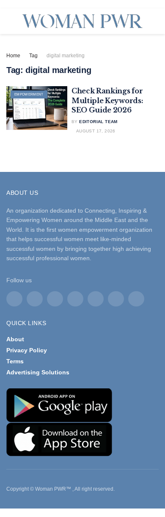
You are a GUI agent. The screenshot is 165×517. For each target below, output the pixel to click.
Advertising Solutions (37, 372)
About (15, 339)
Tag (33, 56)
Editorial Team (98, 121)
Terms (15, 361)
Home (13, 56)
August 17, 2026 (95, 131)
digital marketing (66, 56)
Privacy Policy (26, 350)
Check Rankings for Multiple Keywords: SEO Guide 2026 (107, 100)
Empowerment (29, 94)
